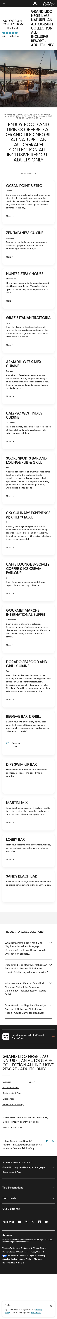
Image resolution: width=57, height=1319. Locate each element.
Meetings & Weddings (13, 1104)
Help (20, 1263)
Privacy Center (36, 1252)
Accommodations (10, 1087)
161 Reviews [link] (14, 36)
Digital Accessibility (37, 1255)
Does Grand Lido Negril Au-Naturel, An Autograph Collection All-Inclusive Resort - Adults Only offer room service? (26, 968)
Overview (6, 1082)
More (8, 216)
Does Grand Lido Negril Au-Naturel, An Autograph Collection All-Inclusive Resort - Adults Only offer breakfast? (26, 1009)
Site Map (37, 1259)
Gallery (32, 1082)
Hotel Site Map (8, 1263)
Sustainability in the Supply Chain (16, 1259)
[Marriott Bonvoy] (47, 4)
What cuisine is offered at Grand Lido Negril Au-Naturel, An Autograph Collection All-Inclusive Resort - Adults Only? (25, 989)
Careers (26, 1248)
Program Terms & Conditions (14, 1252)
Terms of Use (38, 1248)
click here (36, 1312)
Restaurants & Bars (11, 1093)
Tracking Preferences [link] (11, 1248)
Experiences (8, 1099)
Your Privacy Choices (16, 1256)
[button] (35, 3)
